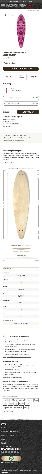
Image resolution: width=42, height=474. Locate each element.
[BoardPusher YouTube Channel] (18, 452)
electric (6, 400)
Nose (4, 307)
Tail (4, 313)
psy (16, 404)
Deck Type (6, 273)
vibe (5, 404)
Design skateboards (9, 431)
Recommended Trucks (9, 320)
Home (29, 10)
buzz (36, 400)
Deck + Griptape (21, 77)
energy (30, 400)
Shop (32, 10)
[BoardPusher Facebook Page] (5, 452)
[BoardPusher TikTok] (12, 452)
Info (3, 424)
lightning (14, 400)
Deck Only (8, 77)
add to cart (28, 112)
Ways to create (7, 435)
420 (30, 408)
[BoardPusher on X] (9, 452)
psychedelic (8, 408)
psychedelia (18, 408)
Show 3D (11, 15)
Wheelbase (6, 300)
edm (27, 404)
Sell (3, 443)
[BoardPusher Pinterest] (15, 452)
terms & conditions (24, 470)
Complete (33, 77)
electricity (22, 400)
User (3, 427)
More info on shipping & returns (12, 377)
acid (25, 408)
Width (4, 293)
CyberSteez (7, 58)
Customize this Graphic (21, 69)
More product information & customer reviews (17, 357)
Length (5, 286)
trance (21, 404)
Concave (5, 279)
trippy (11, 404)
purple (6, 411)
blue (11, 411)
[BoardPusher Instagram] (2, 452)
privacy (30, 470)
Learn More (6, 390)
